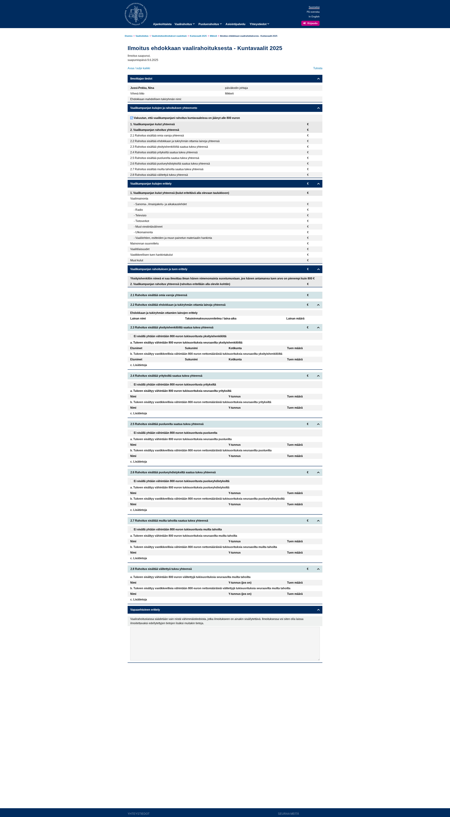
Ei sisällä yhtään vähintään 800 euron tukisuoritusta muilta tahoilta (177, 529)
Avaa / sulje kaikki (139, 68)
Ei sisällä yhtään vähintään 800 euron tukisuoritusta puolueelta (175, 432)
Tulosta (317, 68)
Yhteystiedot (258, 24)
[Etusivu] (136, 14)
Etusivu (128, 36)
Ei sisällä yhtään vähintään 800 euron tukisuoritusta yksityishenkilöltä (179, 336)
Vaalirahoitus (183, 24)
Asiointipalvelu (235, 24)
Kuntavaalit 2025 (198, 36)
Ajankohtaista (162, 24)
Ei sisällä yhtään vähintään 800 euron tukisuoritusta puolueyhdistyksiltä (181, 481)
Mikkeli (213, 36)
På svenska (313, 11)
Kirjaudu (312, 23)
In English (314, 16)
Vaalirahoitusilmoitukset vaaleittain (169, 36)
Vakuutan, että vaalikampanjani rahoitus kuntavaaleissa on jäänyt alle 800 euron (186, 117)
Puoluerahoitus (208, 24)
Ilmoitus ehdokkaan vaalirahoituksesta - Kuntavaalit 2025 (248, 36)
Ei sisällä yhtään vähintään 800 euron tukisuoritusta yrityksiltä (174, 384)
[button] (193, 23)
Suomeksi (314, 7)
